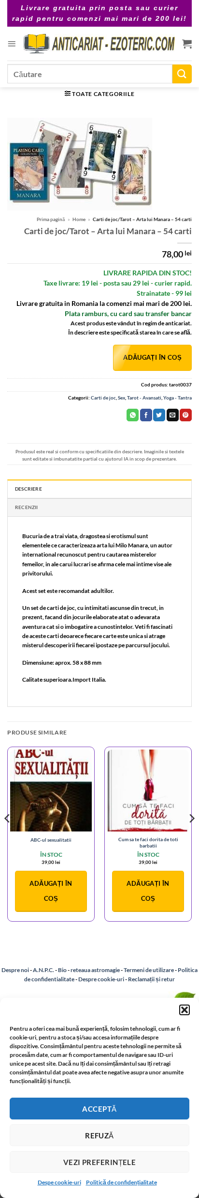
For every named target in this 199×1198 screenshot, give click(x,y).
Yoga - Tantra (177, 397)
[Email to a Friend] (173, 415)
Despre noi (15, 970)
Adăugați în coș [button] (50, 890)
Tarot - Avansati (144, 397)
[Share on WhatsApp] (133, 415)
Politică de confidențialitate (121, 1182)
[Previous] (8, 838)
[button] (184, 1010)
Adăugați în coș (152, 357)
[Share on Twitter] (159, 415)
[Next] (191, 838)
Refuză (99, 1135)
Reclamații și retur (151, 979)
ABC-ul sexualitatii (50, 840)
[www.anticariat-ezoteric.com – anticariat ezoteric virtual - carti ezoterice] (99, 43)
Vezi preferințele (99, 1162)
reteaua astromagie (95, 970)
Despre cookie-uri (101, 979)
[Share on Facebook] (146, 415)
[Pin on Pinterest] (186, 415)
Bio (62, 970)
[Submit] (182, 73)
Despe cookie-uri (59, 1182)
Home (78, 219)
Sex (121, 397)
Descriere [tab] (28, 489)
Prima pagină (51, 219)
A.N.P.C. (43, 970)
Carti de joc (103, 397)
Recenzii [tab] (26, 507)
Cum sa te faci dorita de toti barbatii (148, 842)
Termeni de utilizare (149, 970)
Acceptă (99, 1108)
